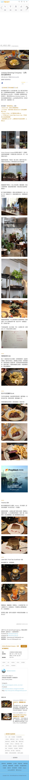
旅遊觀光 (10, 746)
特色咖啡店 (13, 665)
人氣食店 (3, 662)
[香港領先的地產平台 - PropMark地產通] (14, 479)
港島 (6, 748)
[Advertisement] (14, 27)
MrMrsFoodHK (15, 77)
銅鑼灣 (6, 752)
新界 (21, 743)
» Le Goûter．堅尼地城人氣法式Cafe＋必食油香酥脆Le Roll (14, 110)
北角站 (18, 662)
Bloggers (24, 767)
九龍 (9, 736)
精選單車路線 (10, 765)
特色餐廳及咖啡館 (23, 765)
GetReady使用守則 (11, 770)
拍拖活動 (12, 741)
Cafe (16, 87)
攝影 (17, 741)
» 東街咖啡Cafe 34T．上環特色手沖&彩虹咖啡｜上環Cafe (14, 119)
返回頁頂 (15, 757)
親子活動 (12, 750)
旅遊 (6, 746)
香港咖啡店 (8, 79)
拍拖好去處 (7, 741)
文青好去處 (17, 743)
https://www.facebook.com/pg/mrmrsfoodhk (13, 688)
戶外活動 (21, 739)
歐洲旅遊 (15, 746)
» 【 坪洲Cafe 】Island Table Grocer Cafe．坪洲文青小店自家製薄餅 (14, 116)
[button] (27, 7)
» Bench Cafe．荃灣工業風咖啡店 (9, 107)
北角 (8, 662)
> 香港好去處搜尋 (10, 734)
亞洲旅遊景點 (19, 736)
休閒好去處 (12, 739)
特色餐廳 (11, 87)
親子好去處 (7, 750)
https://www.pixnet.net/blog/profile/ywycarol (16, 690)
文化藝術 (7, 743)
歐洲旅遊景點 (20, 746)
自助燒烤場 (16, 765)
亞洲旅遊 (13, 736)
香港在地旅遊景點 (12, 752)
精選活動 (20, 748)
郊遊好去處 (18, 750)
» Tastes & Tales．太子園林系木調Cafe (11, 113)
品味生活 (5, 45)
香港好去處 (4, 763)
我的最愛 (20, 767)
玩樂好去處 (5, 765)
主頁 (1, 45)
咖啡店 (9, 45)
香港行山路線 (20, 752)
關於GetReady (18, 770)
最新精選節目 (9, 763)
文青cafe (7, 665)
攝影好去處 (21, 741)
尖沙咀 (17, 739)
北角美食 (4, 87)
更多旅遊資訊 (14, 767)
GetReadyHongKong (13, 633)
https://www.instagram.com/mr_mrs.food (12, 685)
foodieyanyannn (16, 700)
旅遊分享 (9, 767)
